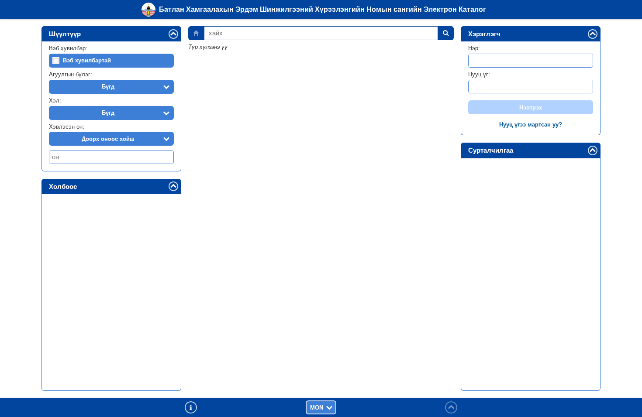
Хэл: (55, 100)
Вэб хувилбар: (68, 48)
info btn (191, 407)
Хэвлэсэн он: (66, 126)
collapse (177, 33)
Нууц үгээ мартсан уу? (530, 124)
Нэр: (474, 48)
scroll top (451, 407)
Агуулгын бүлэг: (70, 74)
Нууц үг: (479, 74)
